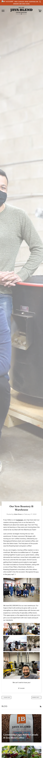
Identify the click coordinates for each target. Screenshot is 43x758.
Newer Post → (36, 697)
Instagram (19, 520)
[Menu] (3, 10)
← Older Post (6, 697)
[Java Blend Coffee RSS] (40, 706)
